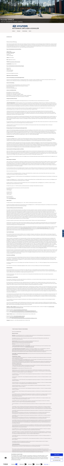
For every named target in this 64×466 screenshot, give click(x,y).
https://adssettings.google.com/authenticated (17, 317)
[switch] (25, 464)
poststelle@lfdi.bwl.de (12, 198)
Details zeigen (46, 464)
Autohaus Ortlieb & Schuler (25, 28)
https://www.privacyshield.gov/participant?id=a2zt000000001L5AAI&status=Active (24, 318)
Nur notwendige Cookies (57, 460)
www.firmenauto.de (15, 354)
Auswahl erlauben (56, 457)
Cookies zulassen (56, 454)
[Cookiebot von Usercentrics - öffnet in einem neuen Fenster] (5, 464)
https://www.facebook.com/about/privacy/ (20, 309)
